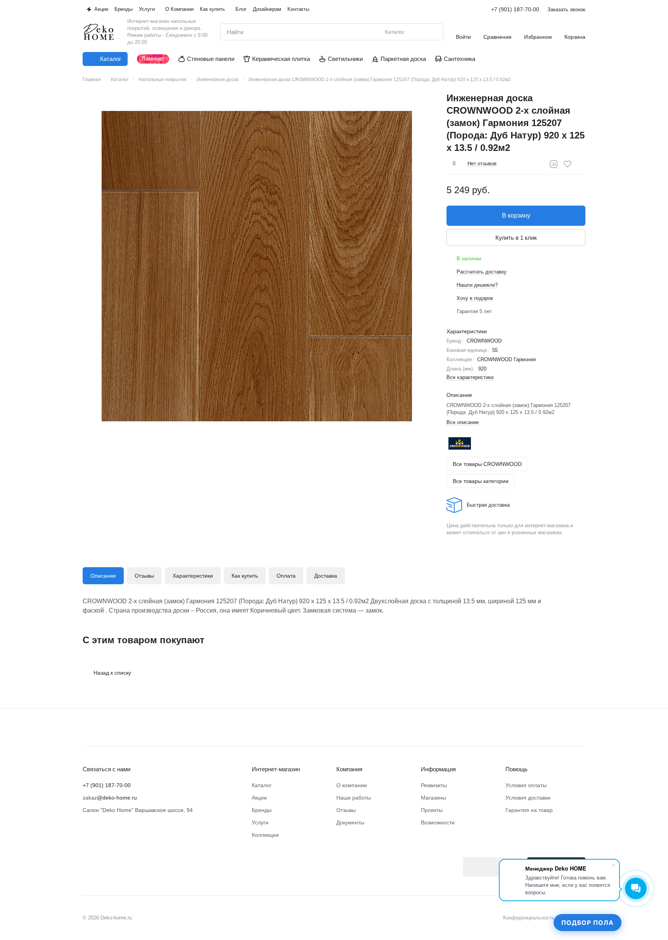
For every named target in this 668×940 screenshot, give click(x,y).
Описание (103, 576)
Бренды (262, 810)
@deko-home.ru (117, 798)
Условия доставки (527, 798)
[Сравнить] (553, 164)
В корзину (516, 215)
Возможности (438, 822)
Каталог (262, 785)
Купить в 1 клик (516, 237)
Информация (438, 769)
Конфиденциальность (528, 918)
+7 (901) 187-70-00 (515, 9)
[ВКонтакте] (87, 862)
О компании (351, 785)
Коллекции (265, 835)
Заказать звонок (566, 9)
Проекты (432, 810)
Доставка (325, 576)
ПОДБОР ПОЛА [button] (587, 922)
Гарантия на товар (529, 810)
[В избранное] (567, 164)
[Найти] (433, 31)
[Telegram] (102, 862)
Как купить (245, 576)
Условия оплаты (526, 785)
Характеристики (193, 576)
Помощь (516, 769)
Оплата (286, 576)
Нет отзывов (482, 163)
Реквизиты (434, 785)
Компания (349, 769)
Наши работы (353, 798)
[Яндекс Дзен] (118, 862)
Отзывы (144, 576)
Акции (259, 798)
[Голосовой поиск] (419, 32)
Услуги (260, 822)
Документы (350, 822)
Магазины (433, 798)
